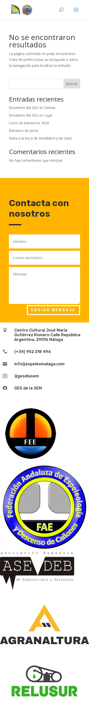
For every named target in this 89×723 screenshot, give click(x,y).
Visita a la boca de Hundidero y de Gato (40, 138)
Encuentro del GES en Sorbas (32, 107)
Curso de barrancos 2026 (29, 123)
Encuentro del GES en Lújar (30, 115)
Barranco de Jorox (23, 130)
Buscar (71, 83)
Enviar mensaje (53, 310)
